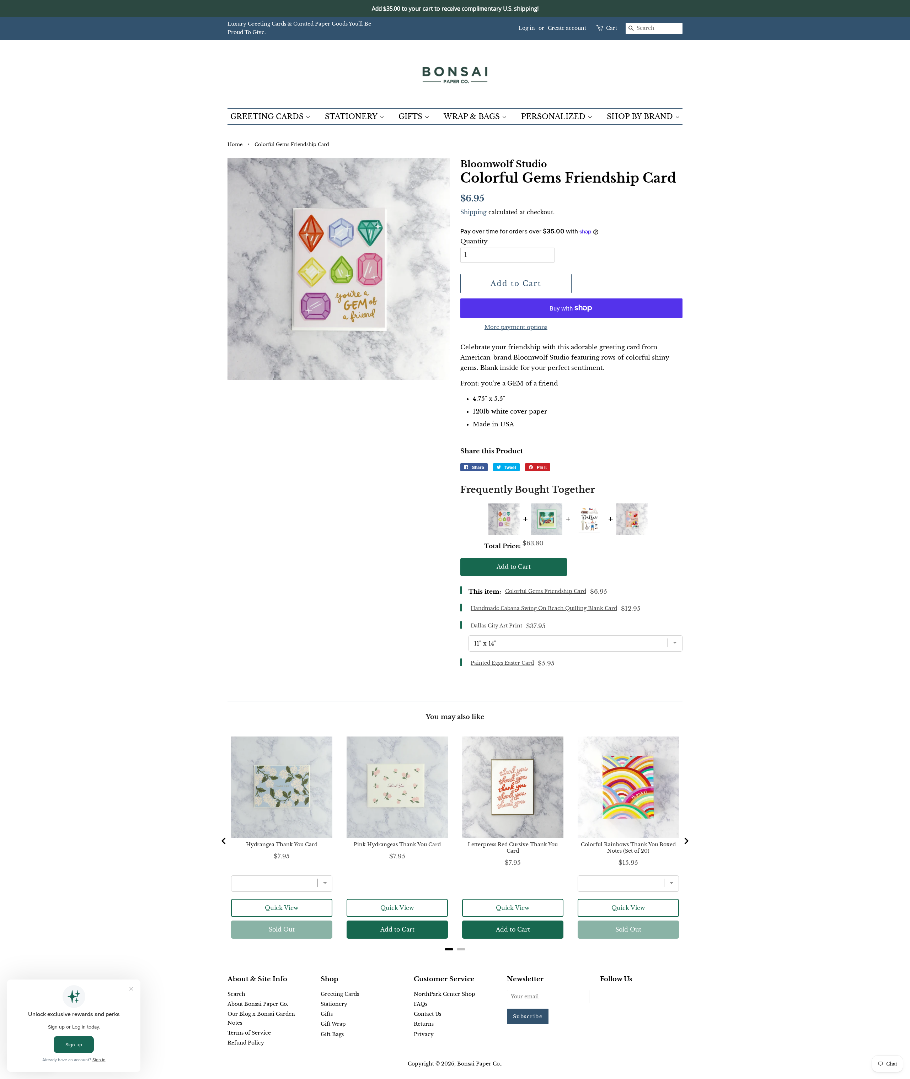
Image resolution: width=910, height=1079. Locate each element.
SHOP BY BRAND (641, 116)
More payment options (516, 327)
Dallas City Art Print (496, 625)
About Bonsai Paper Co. (258, 1004)
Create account (567, 28)
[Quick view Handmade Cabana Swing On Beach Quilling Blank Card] (546, 519)
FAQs (420, 1004)
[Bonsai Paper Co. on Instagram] (627, 995)
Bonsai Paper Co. (479, 1064)
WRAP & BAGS (473, 116)
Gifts (327, 1014)
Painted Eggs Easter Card (502, 663)
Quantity (474, 241)
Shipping (473, 212)
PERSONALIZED (554, 116)
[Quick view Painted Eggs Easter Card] (632, 519)
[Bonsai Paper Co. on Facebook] (604, 995)
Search (236, 994)
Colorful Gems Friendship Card (545, 591)
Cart (611, 28)
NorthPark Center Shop (444, 994)
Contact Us (427, 1014)
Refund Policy (246, 1043)
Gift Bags (332, 1034)
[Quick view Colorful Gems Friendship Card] (504, 519)
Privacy (424, 1034)
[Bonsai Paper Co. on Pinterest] (616, 995)
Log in (527, 28)
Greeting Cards (340, 994)
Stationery (334, 1004)
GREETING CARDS (268, 116)
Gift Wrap (333, 1024)
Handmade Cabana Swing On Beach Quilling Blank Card (544, 608)
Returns (424, 1024)
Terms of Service (249, 1033)
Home (235, 144)
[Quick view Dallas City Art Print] (589, 519)
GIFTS (411, 116)
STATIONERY (352, 116)
